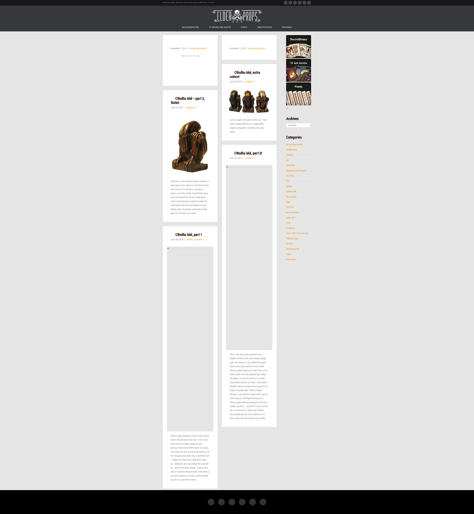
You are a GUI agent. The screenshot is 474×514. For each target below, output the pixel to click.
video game (291, 259)
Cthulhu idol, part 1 (188, 234)
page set (290, 217)
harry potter (291, 197)
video (288, 254)
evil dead (290, 176)
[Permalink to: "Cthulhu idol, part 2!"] (249, 257)
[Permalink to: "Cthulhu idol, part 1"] (190, 339)
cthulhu (189, 239)
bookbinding (291, 150)
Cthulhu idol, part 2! (248, 153)
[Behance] (309, 3)
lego (288, 202)
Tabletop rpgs (292, 238)
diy (287, 160)
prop (288, 223)
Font (288, 181)
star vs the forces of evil (297, 233)
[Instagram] (300, 3)
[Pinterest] (304, 3)
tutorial (289, 244)
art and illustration (198, 48)
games (289, 186)
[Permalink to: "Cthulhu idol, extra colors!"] (249, 102)
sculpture (249, 81)
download (290, 165)
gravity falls (291, 191)
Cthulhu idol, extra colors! (245, 74)
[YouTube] (295, 3)
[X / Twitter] (290, 3)
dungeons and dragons (296, 171)
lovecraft (290, 207)
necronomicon (292, 212)
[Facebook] (286, 3)
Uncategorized (292, 249)
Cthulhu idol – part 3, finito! (188, 100)
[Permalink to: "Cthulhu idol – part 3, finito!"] (190, 146)
